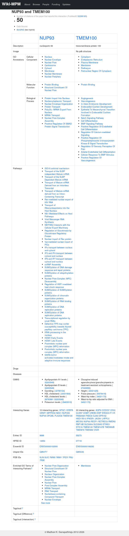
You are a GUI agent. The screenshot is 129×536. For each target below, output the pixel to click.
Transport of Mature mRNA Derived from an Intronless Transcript (57, 185)
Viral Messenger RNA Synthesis (54, 221)
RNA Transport (51, 491)
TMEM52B (110, 427)
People (45, 4)
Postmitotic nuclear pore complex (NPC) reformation (57, 345)
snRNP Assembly (53, 264)
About (27, 4)
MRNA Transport (52, 115)
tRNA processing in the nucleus (55, 334)
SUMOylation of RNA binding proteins (58, 302)
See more (45, 502)
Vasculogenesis (88, 101)
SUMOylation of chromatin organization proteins (57, 297)
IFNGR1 (90, 418)
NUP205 (66, 412)
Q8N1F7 (43, 451)
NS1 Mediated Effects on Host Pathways (58, 215)
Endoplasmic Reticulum (92, 59)
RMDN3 (111, 421)
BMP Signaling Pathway (92, 123)
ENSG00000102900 (49, 446)
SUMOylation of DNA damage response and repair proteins (58, 269)
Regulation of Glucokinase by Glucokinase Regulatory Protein (58, 233)
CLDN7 (79, 412)
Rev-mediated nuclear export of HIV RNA (59, 201)
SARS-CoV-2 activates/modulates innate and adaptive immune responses (59, 357)
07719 (78, 440)
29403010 (66, 402)
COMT (86, 412)
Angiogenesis (87, 98)
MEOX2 (79, 421)
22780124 (59, 390)
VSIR (96, 429)
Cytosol (48, 68)
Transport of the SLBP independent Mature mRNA (57, 172)
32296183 (82, 16)
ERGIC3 (105, 412)
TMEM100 (86, 37)
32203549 (49, 382)
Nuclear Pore (50, 62)
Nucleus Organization (54, 474)
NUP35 (43, 415)
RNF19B (80, 424)
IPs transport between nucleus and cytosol (58, 249)
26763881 (49, 399)
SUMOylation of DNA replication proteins (54, 308)
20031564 (65, 393)
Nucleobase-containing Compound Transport (55, 495)
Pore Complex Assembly (56, 485)
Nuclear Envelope (53, 59)
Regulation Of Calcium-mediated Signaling (95, 133)
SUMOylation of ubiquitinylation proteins (59, 274)
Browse (36, 4)
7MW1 (59, 457)
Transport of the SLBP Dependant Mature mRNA (56, 178)
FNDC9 (89, 415)
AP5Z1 (62, 410)
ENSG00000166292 (85, 446)
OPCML (50, 415)
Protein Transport (52, 106)
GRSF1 (43, 412)
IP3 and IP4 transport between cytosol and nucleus (58, 254)
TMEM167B (98, 427)
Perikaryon (86, 68)
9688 (42, 435)
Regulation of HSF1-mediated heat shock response (58, 285)
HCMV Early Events (54, 337)
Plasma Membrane (89, 62)
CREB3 (93, 412)
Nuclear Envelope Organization (59, 103)
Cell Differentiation (89, 120)
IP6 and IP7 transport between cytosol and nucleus (58, 260)
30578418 (101, 393)
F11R (112, 412)
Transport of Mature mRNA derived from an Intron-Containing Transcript (57, 193)
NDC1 (59, 412)
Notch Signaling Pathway (92, 117)
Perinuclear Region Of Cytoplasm (96, 70)
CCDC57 (106, 410)
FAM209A (80, 415)
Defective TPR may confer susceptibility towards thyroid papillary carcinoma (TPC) (58, 326)
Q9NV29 (80, 451)
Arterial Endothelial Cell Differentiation (98, 151)
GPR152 (102, 415)
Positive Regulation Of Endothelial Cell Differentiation (96, 128)
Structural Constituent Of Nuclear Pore (56, 89)
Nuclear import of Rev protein (58, 238)
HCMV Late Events (53, 340)
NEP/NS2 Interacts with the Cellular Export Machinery (57, 226)
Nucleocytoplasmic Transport (58, 101)
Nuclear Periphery (53, 76)
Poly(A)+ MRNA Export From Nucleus (58, 111)
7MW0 (52, 457)
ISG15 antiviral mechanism (57, 168)
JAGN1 (98, 418)
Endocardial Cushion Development (96, 106)
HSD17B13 (81, 418)
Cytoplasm (86, 56)
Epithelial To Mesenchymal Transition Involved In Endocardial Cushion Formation (98, 112)
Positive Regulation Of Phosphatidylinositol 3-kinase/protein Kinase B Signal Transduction (97, 140)
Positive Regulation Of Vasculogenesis (91, 159)
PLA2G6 (58, 415)
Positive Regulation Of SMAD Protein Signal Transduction (58, 125)
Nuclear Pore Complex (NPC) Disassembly (58, 280)
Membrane (49, 70)
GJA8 (95, 415)
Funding (56, 4)
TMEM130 (88, 427)
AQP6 (98, 410)
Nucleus (48, 56)
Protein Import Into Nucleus (57, 98)
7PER (65, 457)
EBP (99, 412)
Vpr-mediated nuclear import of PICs (59, 243)
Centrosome (50, 65)
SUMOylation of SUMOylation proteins (58, 291)
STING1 (106, 424)
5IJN (42, 457)
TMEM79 (80, 429)
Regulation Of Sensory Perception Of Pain (98, 148)
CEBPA (69, 410)
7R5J (70, 457)
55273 (78, 435)
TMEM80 (89, 429)
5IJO (47, 457)
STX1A (79, 427)
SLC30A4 (88, 424)
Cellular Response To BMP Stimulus (97, 154)
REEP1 (94, 421)
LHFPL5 (105, 418)
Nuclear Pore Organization (57, 465)
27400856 (85, 387)
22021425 (93, 390)
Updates (66, 4)
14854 (42, 440)
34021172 (101, 396)
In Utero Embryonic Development (96, 103)
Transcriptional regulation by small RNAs (57, 319)
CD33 (112, 410)
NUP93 (47, 37)
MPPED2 (51, 412)
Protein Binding (52, 84)
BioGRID (20, 29)
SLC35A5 (97, 424)
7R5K (42, 460)
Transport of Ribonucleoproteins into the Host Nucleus (57, 208)
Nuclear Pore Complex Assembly (55, 119)
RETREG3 (103, 421)
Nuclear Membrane (53, 73)
